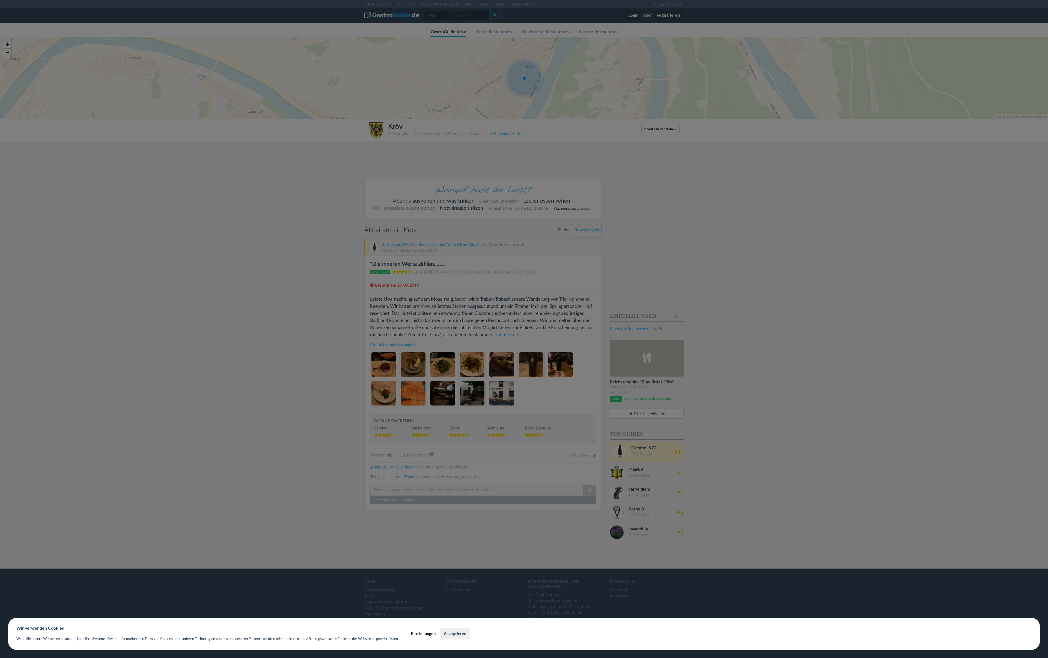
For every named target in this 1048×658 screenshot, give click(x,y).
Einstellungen (423, 634)
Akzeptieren (455, 634)
